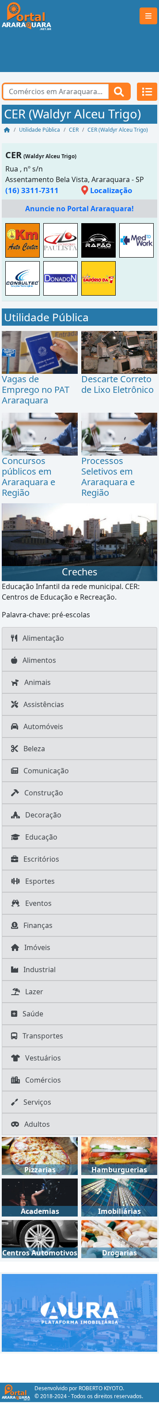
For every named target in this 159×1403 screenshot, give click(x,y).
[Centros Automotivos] (40, 1238)
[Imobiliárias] (119, 1196)
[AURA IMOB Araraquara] (79, 1312)
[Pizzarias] (40, 1155)
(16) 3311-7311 (32, 190)
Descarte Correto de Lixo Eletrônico (117, 384)
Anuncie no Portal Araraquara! (79, 208)
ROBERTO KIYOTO (101, 1388)
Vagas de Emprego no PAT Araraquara (35, 389)
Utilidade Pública (46, 317)
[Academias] (40, 1196)
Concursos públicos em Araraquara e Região (28, 476)
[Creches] (79, 541)
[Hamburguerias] (119, 1155)
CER (13, 155)
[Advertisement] (79, 52)
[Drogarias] (119, 1238)
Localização (110, 190)
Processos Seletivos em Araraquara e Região (108, 476)
